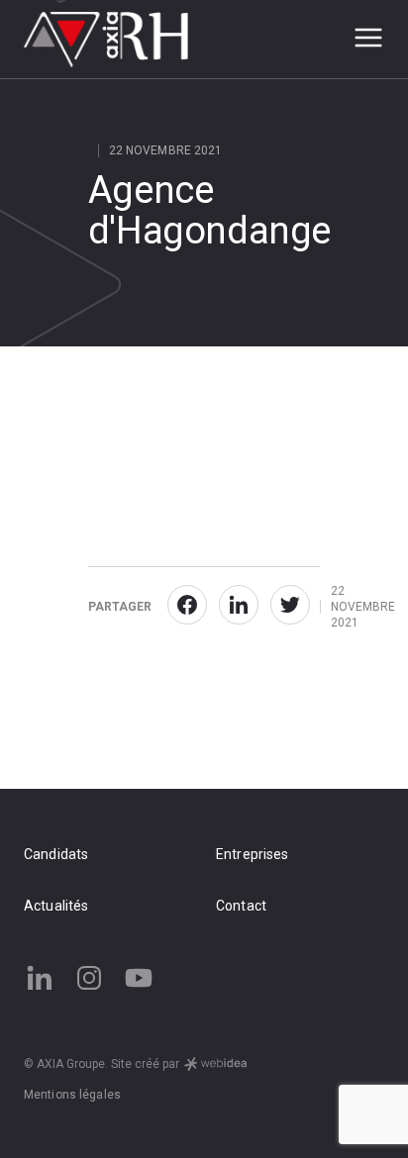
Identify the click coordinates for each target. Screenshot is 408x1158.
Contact (241, 906)
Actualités (56, 906)
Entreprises (252, 854)
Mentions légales (72, 1095)
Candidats (56, 854)
